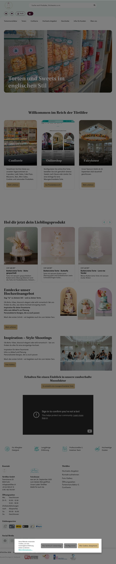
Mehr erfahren (13, 185)
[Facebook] (5, 541)
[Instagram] (12, 541)
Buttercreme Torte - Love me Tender (93, 272)
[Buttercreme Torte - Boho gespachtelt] (21, 246)
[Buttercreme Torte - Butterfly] (58, 246)
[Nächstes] (110, 222)
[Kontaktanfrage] (6, 14)
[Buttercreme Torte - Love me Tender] (95, 246)
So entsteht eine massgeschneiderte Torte (58, 386)
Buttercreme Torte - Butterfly (56, 271)
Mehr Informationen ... (25, 550)
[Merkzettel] (12, 14)
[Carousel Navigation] (106, 222)
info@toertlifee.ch (9, 484)
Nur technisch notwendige (52, 546)
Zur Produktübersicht (53, 185)
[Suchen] (94, 5)
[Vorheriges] (104, 222)
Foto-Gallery (10, 364)
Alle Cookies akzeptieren (88, 546)
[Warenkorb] (30, 14)
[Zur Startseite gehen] (8, 5)
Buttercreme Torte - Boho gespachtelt (17, 272)
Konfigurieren (70, 546)
